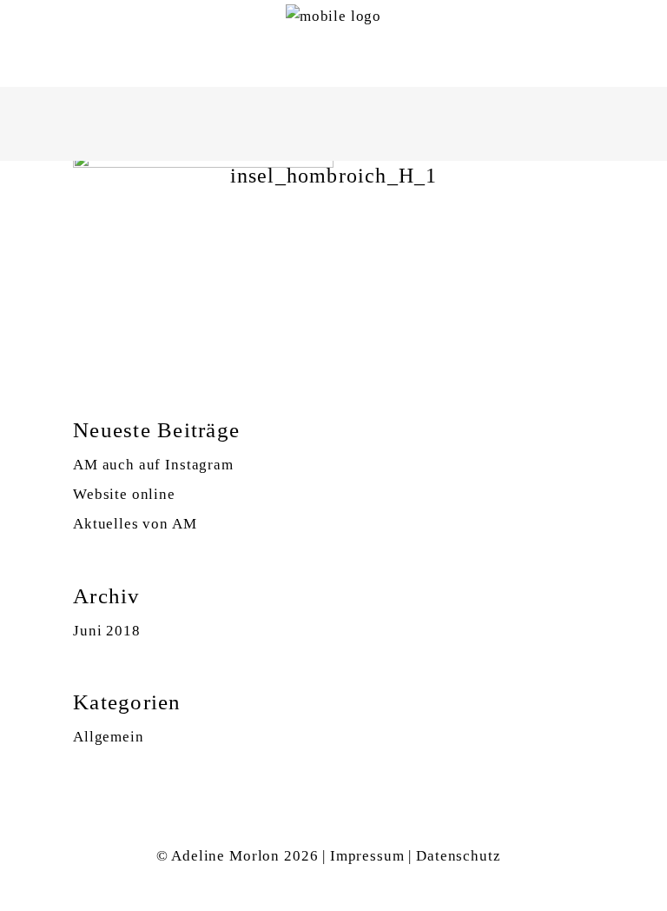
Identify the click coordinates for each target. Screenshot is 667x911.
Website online (124, 494)
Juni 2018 (107, 630)
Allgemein (108, 736)
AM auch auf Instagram (153, 464)
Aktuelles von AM (135, 523)
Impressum (367, 856)
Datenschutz (458, 856)
